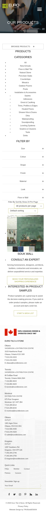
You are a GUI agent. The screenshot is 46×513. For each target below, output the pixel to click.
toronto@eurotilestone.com (16, 387)
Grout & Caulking (28, 102)
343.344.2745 (11, 453)
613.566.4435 (11, 429)
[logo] (10, 6)
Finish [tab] (23, 173)
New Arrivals (25, 66)
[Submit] (40, 486)
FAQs (7, 469)
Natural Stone (25, 73)
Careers (18, 473)
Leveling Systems (27, 126)
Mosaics (25, 82)
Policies (7, 473)
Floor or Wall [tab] (23, 198)
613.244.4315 (11, 357)
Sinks (25, 136)
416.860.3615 (11, 381)
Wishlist (16, 469)
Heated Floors (28, 109)
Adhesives (27, 99)
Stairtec (28, 96)
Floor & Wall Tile (25, 69)
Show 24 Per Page (30, 202)
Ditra (28, 116)
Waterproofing (28, 119)
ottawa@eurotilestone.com (16, 363)
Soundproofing (28, 122)
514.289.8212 (11, 405)
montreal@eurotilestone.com (17, 411)
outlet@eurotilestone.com (16, 435)
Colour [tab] (23, 157)
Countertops (25, 79)
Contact (27, 469)
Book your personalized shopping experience (25, 280)
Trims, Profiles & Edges (28, 106)
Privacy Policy (23, 506)
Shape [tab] (23, 165)
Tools (27, 132)
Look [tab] (23, 189)
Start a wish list (25, 313)
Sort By (19, 202)
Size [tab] (23, 149)
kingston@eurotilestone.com (17, 459)
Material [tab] (23, 181)
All (25, 63)
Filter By (11, 202)
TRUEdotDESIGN (30, 510)
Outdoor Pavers (25, 86)
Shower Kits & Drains (28, 112)
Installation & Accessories (25, 92)
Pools (25, 89)
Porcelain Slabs (25, 76)
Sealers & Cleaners (28, 129)
